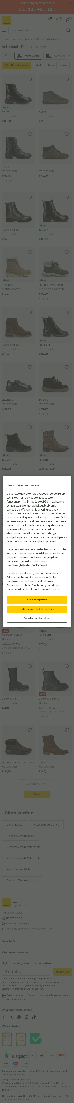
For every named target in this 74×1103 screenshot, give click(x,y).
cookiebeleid (39, 565)
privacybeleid (20, 565)
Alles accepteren (37, 599)
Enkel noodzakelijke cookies (37, 609)
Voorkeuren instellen (37, 618)
